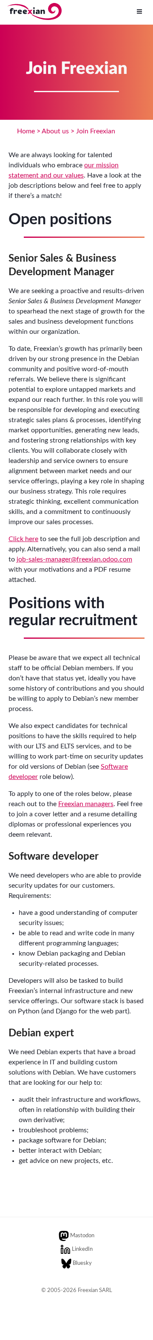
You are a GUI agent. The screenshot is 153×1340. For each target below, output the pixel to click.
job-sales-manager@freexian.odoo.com (74, 559)
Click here (23, 539)
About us (55, 131)
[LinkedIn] (65, 1250)
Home (26, 131)
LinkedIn (82, 1250)
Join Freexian (95, 131)
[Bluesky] (66, 1263)
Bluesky (82, 1263)
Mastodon (82, 1235)
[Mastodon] (64, 1235)
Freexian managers (85, 804)
